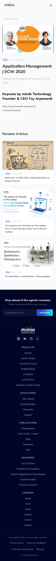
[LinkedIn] (18, 338)
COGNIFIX (28, 374)
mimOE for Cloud (28, 363)
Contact (28, 525)
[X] (37, 338)
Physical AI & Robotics (28, 468)
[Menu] (51, 5)
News (28, 509)
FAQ (28, 449)
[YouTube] (24, 338)
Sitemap (40, 549)
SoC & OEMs (28, 463)
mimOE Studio (28, 358)
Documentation (28, 404)
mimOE (28, 353)
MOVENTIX (28, 379)
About (28, 498)
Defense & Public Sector (28, 385)
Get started (28, 398)
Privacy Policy (17, 543)
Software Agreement (22, 549)
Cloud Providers (28, 479)
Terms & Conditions (36, 543)
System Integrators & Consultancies (28, 474)
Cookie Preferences (29, 555)
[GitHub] (31, 338)
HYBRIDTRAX (28, 369)
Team (28, 503)
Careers (28, 514)
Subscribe (44, 312)
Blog (28, 439)
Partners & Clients (28, 484)
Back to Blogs (11, 18)
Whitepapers (28, 428)
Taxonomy (28, 409)
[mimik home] (9, 5)
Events (28, 519)
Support (28, 414)
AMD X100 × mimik (28, 433)
